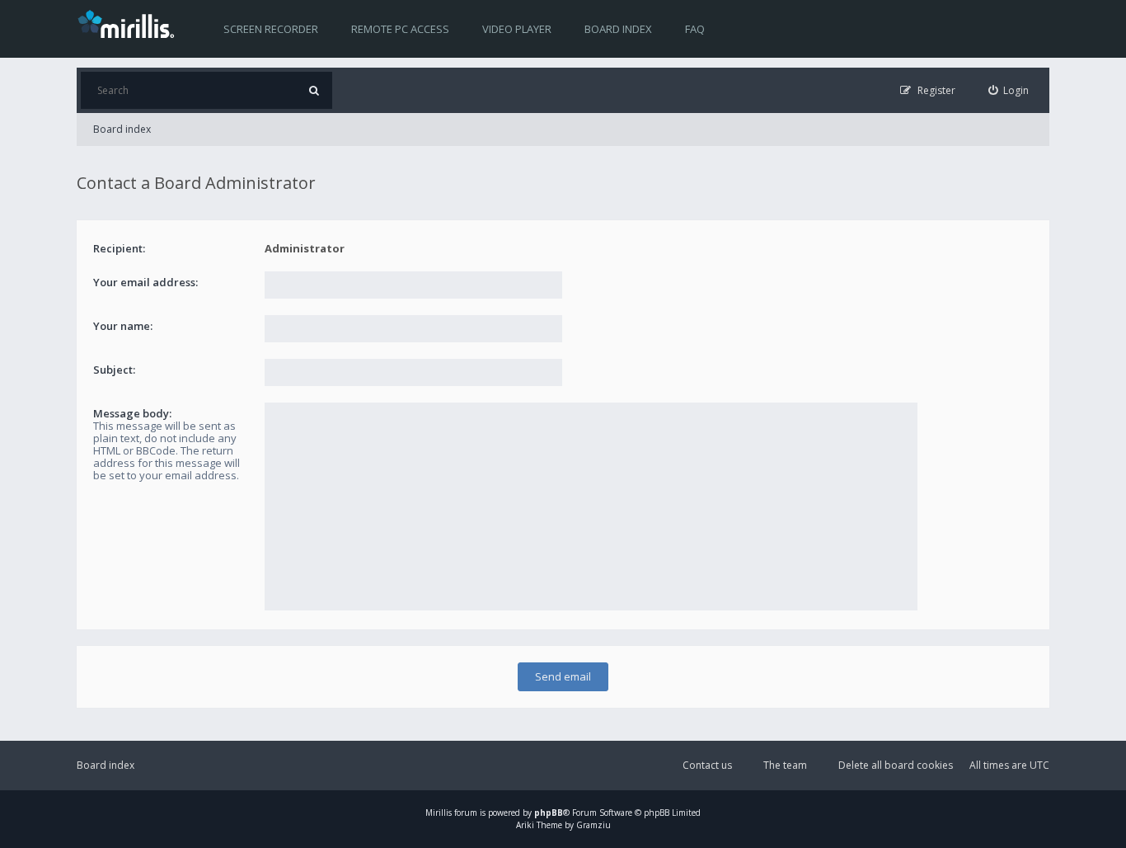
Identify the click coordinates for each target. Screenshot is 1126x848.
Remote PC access (400, 28)
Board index (618, 28)
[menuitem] (1009, 90)
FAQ (695, 28)
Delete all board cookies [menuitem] (895, 765)
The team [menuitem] (785, 765)
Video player (516, 28)
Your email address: (145, 282)
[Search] (313, 90)
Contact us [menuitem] (707, 765)
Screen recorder (270, 28)
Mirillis (438, 812)
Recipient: (119, 248)
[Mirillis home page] (129, 23)
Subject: (114, 369)
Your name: (122, 325)
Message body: (132, 413)
